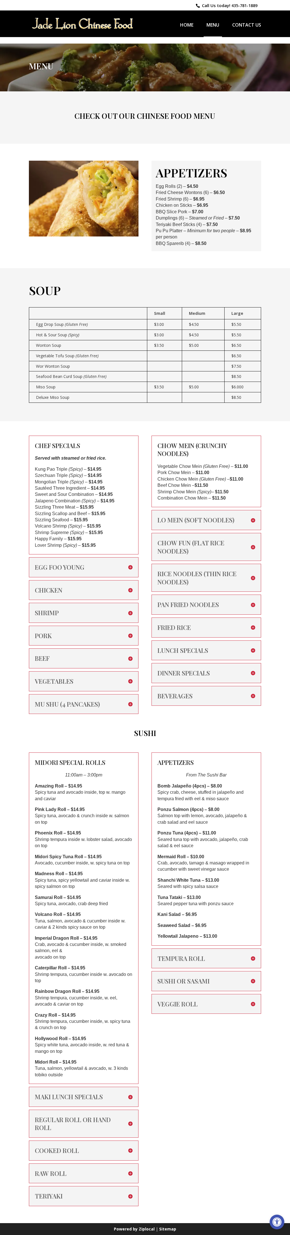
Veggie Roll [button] (177, 1004)
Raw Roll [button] (51, 1173)
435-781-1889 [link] (244, 5)
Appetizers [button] (175, 762)
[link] (277, 1222)
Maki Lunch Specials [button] (69, 1097)
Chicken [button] (48, 590)
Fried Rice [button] (174, 627)
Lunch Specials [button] (182, 650)
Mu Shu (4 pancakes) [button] (67, 704)
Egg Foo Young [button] (59, 567)
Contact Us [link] (246, 25)
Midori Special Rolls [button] (70, 762)
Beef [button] (42, 658)
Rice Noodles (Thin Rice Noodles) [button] (196, 578)
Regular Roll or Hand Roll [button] (73, 1124)
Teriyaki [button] (49, 1196)
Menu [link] (212, 25)
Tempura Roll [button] (181, 958)
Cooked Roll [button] (57, 1150)
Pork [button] (43, 636)
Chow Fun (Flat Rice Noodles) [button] (190, 547)
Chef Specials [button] (57, 446)
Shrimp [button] (47, 613)
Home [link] (186, 25)
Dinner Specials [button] (183, 673)
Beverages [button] (175, 696)
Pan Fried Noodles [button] (188, 605)
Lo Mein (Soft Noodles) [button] (195, 520)
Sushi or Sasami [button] (183, 981)
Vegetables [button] (54, 681)
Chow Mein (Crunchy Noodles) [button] (192, 450)
